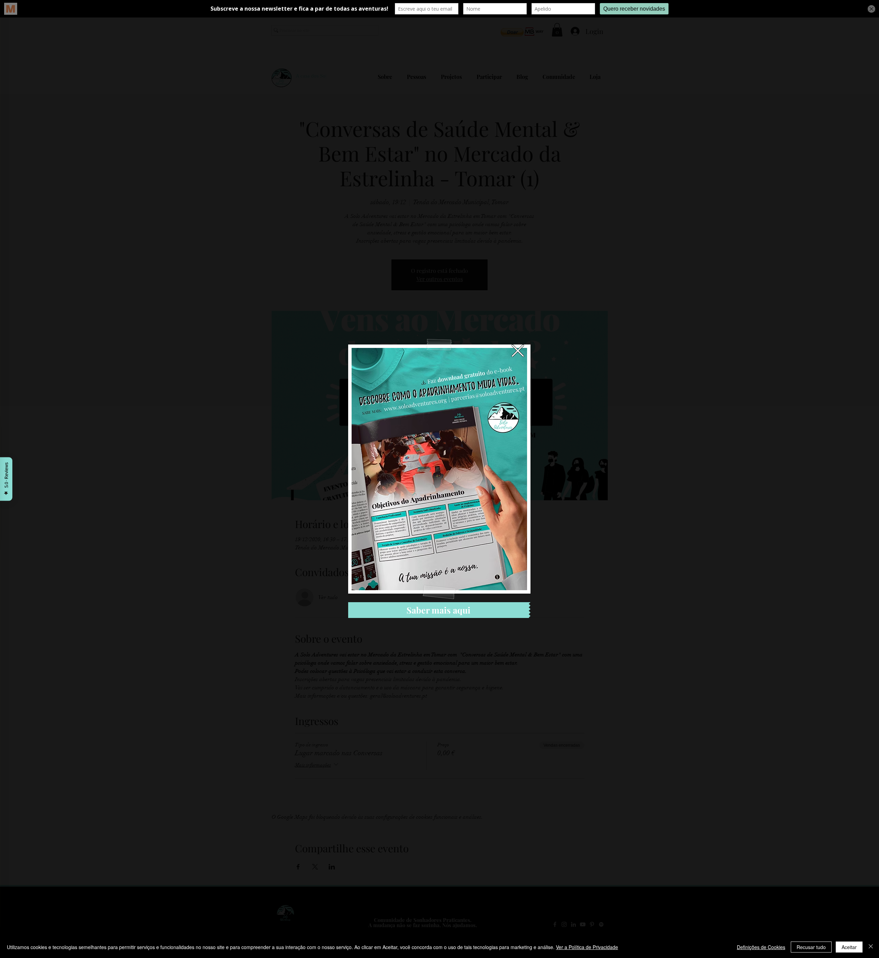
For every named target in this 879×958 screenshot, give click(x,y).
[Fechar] (871, 947)
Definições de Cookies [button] (761, 947)
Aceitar (849, 947)
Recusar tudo (811, 947)
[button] (518, 350)
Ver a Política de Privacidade (587, 947)
